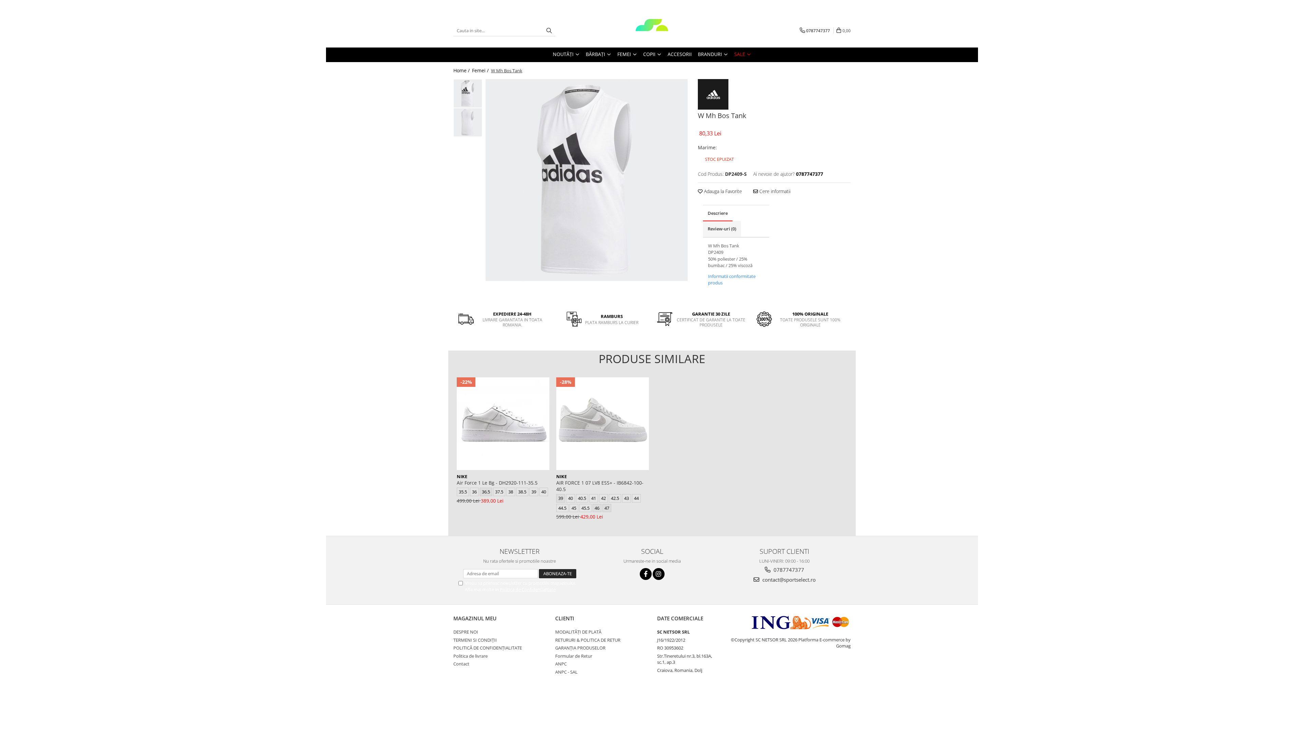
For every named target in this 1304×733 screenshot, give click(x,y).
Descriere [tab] (718, 213)
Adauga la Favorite (722, 191)
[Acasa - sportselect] (652, 30)
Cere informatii (774, 191)
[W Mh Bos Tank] (587, 180)
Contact (461, 664)
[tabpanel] (587, 180)
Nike (462, 476)
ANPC (561, 664)
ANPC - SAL (566, 672)
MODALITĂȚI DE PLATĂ (578, 632)
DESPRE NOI (465, 632)
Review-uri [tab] (722, 229)
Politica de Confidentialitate (528, 589)
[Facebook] (646, 574)
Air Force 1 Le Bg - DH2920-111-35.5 (497, 483)
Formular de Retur (573, 656)
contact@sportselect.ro (788, 579)
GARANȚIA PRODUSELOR (580, 648)
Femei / (481, 70)
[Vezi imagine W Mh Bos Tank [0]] (468, 93)
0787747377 (788, 569)
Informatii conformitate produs (732, 279)
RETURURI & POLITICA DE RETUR (587, 640)
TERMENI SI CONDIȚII (475, 640)
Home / (462, 70)
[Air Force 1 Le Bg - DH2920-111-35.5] (503, 423)
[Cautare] (549, 30)
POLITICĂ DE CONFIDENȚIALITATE (487, 648)
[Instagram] (659, 574)
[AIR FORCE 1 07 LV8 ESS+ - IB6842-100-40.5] (602, 423)
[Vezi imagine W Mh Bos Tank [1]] (468, 122)
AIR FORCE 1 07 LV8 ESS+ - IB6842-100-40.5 (600, 486)
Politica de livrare (470, 656)
